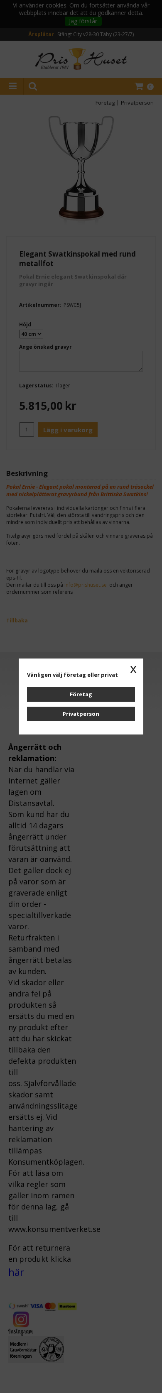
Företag (81, 694)
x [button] (133, 668)
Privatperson (81, 713)
